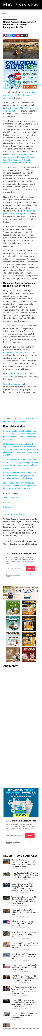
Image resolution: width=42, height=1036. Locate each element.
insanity (23, 527)
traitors (29, 533)
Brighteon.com (9, 507)
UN (34, 533)
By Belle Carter (24, 892)
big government (24, 519)
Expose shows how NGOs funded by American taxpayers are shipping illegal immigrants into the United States (20, 486)
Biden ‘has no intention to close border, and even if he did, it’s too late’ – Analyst (23, 923)
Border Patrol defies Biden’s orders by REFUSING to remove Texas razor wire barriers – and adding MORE (24, 875)
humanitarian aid (10, 524)
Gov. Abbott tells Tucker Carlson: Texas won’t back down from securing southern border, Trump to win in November (24, 990)
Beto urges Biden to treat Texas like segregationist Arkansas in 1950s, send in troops (24, 945)
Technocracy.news (11, 498)
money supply (22, 530)
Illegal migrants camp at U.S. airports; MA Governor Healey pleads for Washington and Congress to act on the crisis (22, 887)
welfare (20, 536)
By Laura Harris (24, 939)
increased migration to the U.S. (16, 352)
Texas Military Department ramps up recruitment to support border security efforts (25, 934)
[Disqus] (21, 698)
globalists (34, 522)
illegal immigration (11, 527)
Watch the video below (13, 384)
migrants (11, 530)
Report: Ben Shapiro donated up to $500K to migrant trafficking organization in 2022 (24, 1015)
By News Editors (24, 928)
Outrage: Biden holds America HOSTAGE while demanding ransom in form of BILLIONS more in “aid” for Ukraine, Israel (24, 1003)
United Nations (9, 536)
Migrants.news (15, 374)
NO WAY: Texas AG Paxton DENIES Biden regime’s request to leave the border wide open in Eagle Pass (24, 978)
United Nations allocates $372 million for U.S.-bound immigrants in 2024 (24, 912)
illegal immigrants (26, 524)
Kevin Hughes (18, 31)
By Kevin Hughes (24, 917)
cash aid (14, 522)
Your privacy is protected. (13, 575)
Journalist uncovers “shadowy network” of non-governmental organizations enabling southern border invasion (20, 475)
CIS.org (6, 502)
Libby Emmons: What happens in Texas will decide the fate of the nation (23, 956)
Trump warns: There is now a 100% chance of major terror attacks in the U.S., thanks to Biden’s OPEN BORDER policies (24, 900)
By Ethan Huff (23, 879)
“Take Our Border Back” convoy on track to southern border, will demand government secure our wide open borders (24, 863)
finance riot (24, 522)
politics (22, 533)
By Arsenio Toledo (25, 906)
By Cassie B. (23, 868)
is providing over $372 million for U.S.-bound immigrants (19, 95)
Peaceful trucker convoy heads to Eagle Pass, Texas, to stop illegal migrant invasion (24, 967)
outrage (14, 533)
